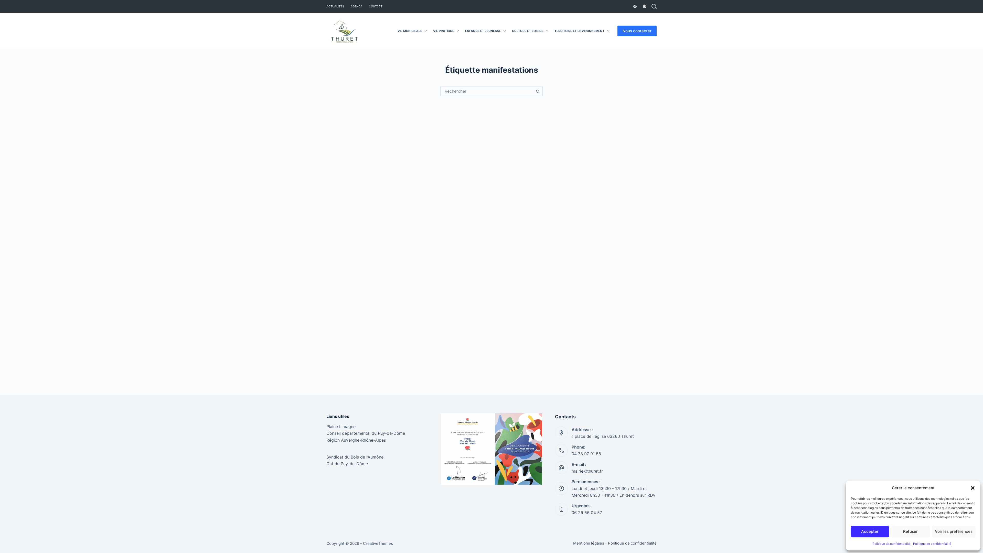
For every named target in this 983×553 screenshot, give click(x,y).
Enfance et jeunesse (483, 31)
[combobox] (487, 91)
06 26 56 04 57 (587, 512)
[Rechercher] (654, 6)
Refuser (910, 531)
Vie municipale (410, 31)
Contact (375, 6)
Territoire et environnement (579, 31)
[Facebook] (635, 6)
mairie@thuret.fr (587, 471)
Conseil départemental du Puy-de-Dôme (365, 433)
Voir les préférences (954, 531)
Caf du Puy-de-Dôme (347, 463)
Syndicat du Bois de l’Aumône (354, 457)
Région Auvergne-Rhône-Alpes (356, 440)
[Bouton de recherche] (537, 91)
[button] (972, 488)
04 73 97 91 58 (586, 453)
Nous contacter (637, 30)
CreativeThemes (378, 543)
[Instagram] (644, 6)
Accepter (870, 531)
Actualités (335, 6)
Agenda (356, 6)
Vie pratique (443, 31)
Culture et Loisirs (527, 31)
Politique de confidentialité (891, 544)
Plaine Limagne (341, 426)
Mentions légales (588, 543)
